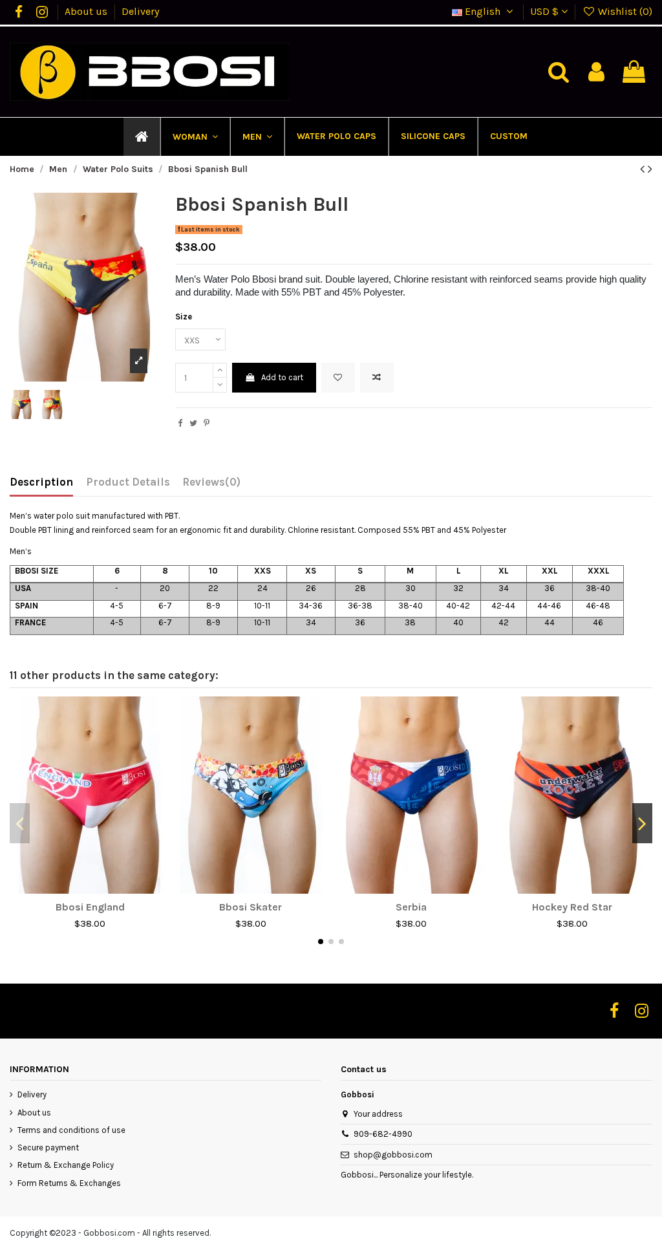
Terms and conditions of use (71, 1130)
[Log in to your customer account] (596, 72)
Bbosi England (90, 907)
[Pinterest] (206, 423)
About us (87, 11)
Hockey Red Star (572, 907)
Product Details (128, 481)
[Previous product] (644, 169)
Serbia (411, 907)
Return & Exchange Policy (65, 1165)
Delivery (140, 11)
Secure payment (48, 1147)
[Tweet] (193, 423)
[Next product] (650, 169)
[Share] (180, 423)
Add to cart (282, 377)
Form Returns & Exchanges (69, 1183)
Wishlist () (623, 11)
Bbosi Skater (250, 907)
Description (41, 481)
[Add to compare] (377, 378)
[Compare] (89, 889)
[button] (195, 137)
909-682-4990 (383, 1134)
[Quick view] (106, 889)
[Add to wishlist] (338, 378)
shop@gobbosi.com (393, 1154)
